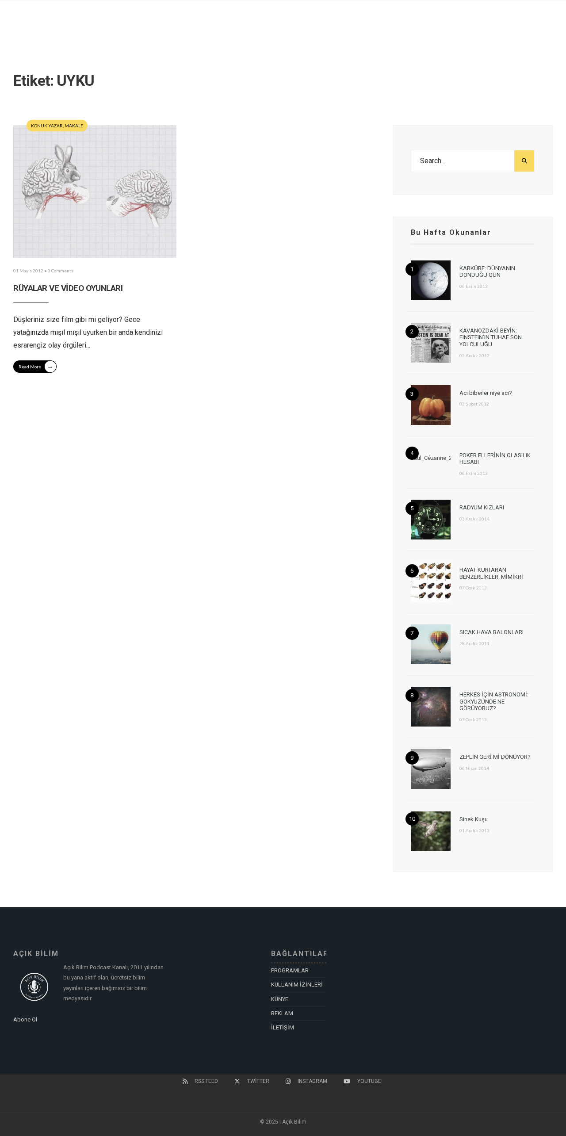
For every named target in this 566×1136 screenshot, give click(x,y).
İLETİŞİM (282, 1027)
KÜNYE (279, 999)
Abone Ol (25, 1019)
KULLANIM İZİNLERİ (297, 984)
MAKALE (74, 125)
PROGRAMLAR (290, 970)
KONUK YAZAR (47, 125)
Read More (36, 366)
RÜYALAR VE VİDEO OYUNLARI (67, 288)
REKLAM (282, 1013)
